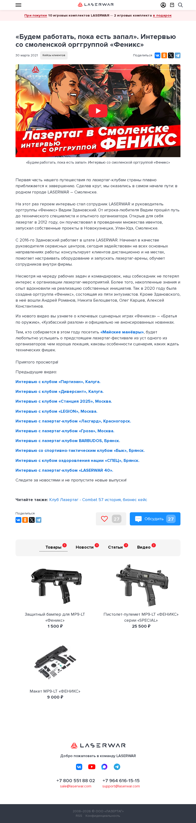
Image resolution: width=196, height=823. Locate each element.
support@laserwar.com (121, 786)
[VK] (79, 767)
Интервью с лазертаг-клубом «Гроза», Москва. (65, 430)
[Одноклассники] (164, 55)
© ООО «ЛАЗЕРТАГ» (108, 811)
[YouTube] (92, 767)
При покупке (35, 15)
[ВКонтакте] (157, 55)
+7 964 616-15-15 (121, 781)
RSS (79, 816)
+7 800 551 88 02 (75, 781)
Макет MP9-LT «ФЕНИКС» (55, 691)
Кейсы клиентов (54, 55)
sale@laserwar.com (75, 786)
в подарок (162, 15)
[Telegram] (177, 55)
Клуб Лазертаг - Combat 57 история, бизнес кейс (98, 499)
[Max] (104, 767)
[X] (171, 55)
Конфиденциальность (103, 816)
